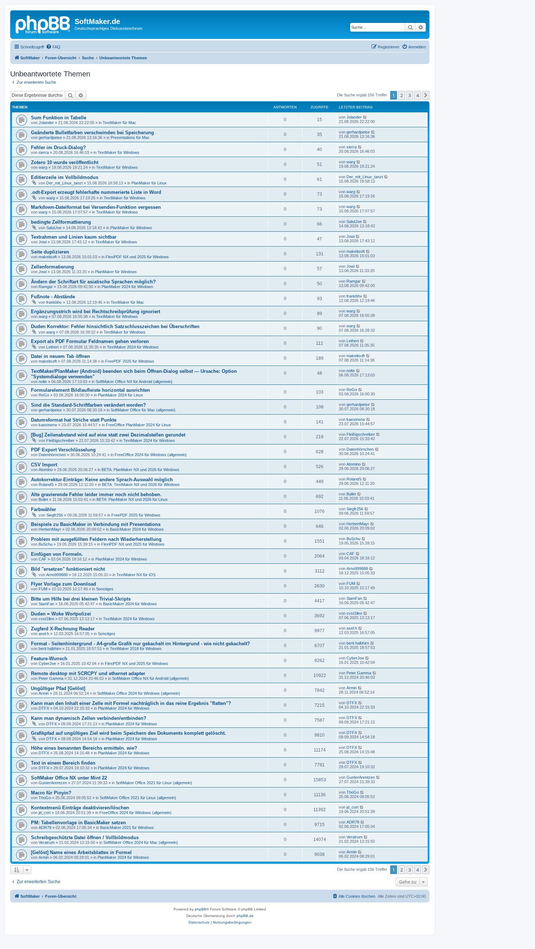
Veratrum (47, 842)
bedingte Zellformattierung (61, 222)
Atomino (46, 469)
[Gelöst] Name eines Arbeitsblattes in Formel (81, 852)
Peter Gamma (51, 678)
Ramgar (46, 286)
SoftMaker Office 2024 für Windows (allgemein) (138, 693)
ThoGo (45, 798)
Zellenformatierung (52, 267)
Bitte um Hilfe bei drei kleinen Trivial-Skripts (81, 599)
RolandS (46, 484)
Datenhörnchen (52, 454)
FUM (43, 589)
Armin (44, 693)
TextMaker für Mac (119, 122)
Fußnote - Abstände (53, 296)
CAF (43, 559)
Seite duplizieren (50, 252)
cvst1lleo (46, 619)
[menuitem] (53, 47)
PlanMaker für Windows (131, 228)
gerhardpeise (50, 137)
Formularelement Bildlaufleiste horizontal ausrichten (90, 390)
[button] (425, 95)
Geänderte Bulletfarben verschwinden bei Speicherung (92, 132)
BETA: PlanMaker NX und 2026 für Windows (140, 469)
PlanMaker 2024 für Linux (120, 395)
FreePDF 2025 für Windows (129, 361)
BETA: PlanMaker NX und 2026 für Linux (132, 499)
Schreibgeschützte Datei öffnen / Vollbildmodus (85, 837)
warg (43, 167)
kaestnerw (48, 425)
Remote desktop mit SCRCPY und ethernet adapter (88, 673)
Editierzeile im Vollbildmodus (64, 177)
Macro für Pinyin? (51, 793)
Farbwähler (43, 509)
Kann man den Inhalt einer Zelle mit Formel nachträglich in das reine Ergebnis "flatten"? (131, 703)
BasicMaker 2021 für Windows (127, 827)
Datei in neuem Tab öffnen (60, 356)
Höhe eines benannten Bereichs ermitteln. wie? (84, 748)
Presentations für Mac (130, 137)
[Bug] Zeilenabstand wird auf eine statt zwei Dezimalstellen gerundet (108, 435)
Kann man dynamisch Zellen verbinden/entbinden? (88, 718)
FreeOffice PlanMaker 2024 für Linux (138, 425)
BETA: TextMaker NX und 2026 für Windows (141, 484)
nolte (43, 381)
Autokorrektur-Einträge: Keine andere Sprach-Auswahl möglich (102, 479)
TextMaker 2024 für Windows (133, 347)
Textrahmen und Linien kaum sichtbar (73, 237)
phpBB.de (245, 916)
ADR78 (45, 827)
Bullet (43, 499)
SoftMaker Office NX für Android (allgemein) (134, 381)
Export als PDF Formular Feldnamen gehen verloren (90, 341)
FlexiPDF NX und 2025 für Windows (137, 257)
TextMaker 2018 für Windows (136, 648)
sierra (44, 152)
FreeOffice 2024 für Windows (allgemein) (151, 454)
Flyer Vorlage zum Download (63, 584)
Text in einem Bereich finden (63, 763)
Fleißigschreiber (60, 440)
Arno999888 (57, 575)
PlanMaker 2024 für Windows (127, 286)
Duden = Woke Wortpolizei (61, 614)
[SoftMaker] (43, 23)
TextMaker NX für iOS (135, 575)
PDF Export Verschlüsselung (63, 449)
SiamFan (46, 604)
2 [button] (401, 95)
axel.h (44, 633)
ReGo (44, 395)
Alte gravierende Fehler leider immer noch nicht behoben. (96, 494)
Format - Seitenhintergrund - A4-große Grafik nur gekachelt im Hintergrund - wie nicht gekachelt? (140, 643)
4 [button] (417, 95)
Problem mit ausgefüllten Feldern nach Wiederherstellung (96, 539)
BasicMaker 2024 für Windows (137, 529)
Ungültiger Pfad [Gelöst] (58, 688)
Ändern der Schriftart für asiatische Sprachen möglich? (93, 281)
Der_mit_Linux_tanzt (64, 183)
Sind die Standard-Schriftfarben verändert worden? (88, 405)
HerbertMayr (50, 529)
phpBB (200, 909)
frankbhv (54, 302)
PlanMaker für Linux (149, 183)
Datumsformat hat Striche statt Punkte (73, 420)
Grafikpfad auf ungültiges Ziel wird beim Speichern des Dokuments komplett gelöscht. (128, 733)
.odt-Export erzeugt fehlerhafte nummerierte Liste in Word (96, 192)
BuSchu (45, 544)
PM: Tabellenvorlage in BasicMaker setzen (78, 822)
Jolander (46, 122)
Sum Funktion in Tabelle (58, 117)
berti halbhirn (50, 648)
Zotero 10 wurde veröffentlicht (64, 162)
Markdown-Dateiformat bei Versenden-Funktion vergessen (96, 207)
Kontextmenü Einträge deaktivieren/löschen (80, 807)
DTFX (44, 708)
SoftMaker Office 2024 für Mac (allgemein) (140, 842)
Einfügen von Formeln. (57, 554)
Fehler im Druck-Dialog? (58, 147)
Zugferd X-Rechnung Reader (63, 628)
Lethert (52, 347)
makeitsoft (48, 257)
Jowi (43, 242)
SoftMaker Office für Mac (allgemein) (143, 410)
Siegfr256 (54, 515)
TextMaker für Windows (118, 152)
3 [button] (409, 95)
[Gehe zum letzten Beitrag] (365, 117)
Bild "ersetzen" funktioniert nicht (68, 569)
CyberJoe (47, 663)
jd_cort (45, 812)
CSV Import (44, 464)
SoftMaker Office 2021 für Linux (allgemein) (154, 783)
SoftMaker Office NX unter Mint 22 (69, 778)
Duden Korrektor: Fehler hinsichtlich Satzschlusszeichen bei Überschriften (115, 326)
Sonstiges (105, 589)
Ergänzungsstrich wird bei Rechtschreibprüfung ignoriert (95, 311)
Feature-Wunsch (49, 658)
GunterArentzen (53, 783)
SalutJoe (54, 228)
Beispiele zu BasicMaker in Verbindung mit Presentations (95, 524)
